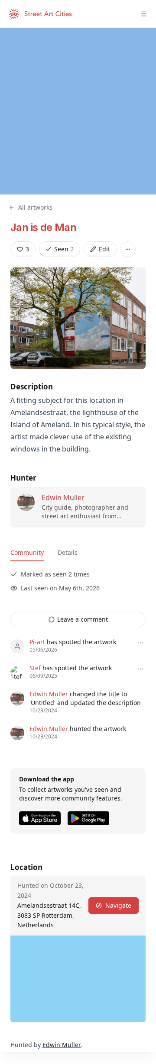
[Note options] (140, 643)
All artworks (35, 207)
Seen (64, 249)
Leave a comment (82, 619)
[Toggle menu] (143, 13)
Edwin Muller (63, 497)
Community (27, 552)
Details (68, 552)
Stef (35, 668)
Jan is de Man (43, 227)
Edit (104, 249)
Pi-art (37, 642)
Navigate (118, 905)
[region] (78, 111)
